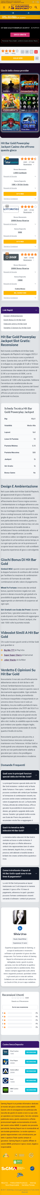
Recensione (31, 1052)
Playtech (36, 28)
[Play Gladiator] (11, 84)
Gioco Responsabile (12, 1185)
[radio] (3, 51)
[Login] (9, 7)
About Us (4, 1183)
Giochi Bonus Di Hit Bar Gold (14, 320)
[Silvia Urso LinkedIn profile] (20, 928)
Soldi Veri (17, 58)
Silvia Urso (20, 934)
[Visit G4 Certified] (32, 1168)
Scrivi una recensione (20, 1007)
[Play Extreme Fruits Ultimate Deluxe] (29, 84)
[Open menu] (4, 7)
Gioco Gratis (20, 35)
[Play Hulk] (29, 103)
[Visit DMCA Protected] (17, 1162)
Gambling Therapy (28, 1185)
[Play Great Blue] (29, 122)
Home (4, 16)
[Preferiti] (30, 7)
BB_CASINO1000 (20, 293)
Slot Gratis (12, 16)
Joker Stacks (10, 660)
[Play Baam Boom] (11, 122)
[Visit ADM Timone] (6, 1155)
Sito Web (20, 194)
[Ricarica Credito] (27, 52)
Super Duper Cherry (13, 655)
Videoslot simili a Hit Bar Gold (15, 324)
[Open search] (36, 7)
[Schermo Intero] (22, 52)
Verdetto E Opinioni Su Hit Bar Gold (17, 328)
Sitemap (33, 1183)
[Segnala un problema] (36, 52)
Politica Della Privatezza (18, 1183)
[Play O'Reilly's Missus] (11, 103)
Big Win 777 (9, 650)
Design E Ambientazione (13, 316)
